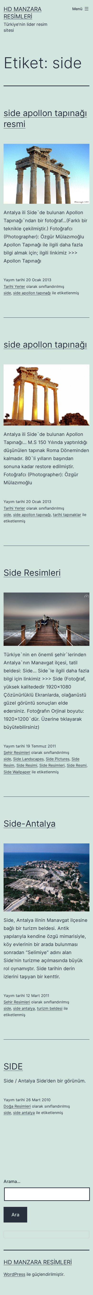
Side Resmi (77, 765)
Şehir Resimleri (17, 752)
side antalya (24, 1008)
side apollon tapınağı (32, 292)
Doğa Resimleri (17, 1106)
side (7, 292)
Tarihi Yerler (14, 286)
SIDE (13, 1066)
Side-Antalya (30, 823)
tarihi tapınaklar (67, 514)
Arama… (12, 1181)
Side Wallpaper (17, 772)
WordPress (14, 1274)
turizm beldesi (49, 1008)
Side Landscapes (28, 758)
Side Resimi (26, 765)
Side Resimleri (32, 572)
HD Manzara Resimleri (38, 1262)
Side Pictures (57, 758)
